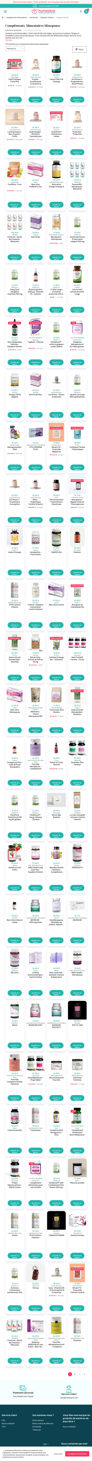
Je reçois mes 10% (67, 740)
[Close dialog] (87, 704)
